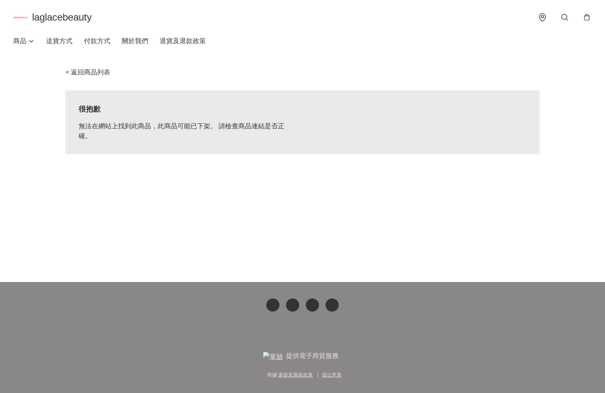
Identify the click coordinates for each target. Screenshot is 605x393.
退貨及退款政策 (183, 40)
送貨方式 (59, 40)
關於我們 (135, 40)
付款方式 (97, 40)
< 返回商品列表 (87, 72)
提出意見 (332, 375)
